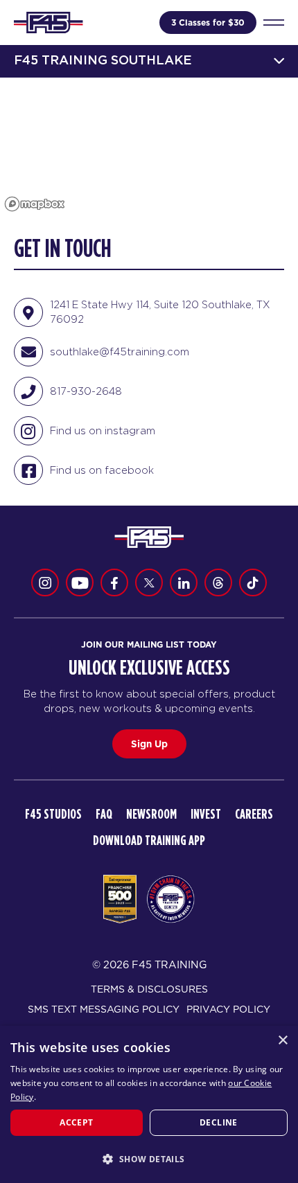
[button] (149, 1158)
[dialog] (149, 1104)
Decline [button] (219, 1122)
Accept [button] (76, 1122)
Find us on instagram (102, 430)
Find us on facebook (102, 470)
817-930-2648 (86, 391)
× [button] (282, 1040)
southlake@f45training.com (119, 351)
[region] (149, 147)
